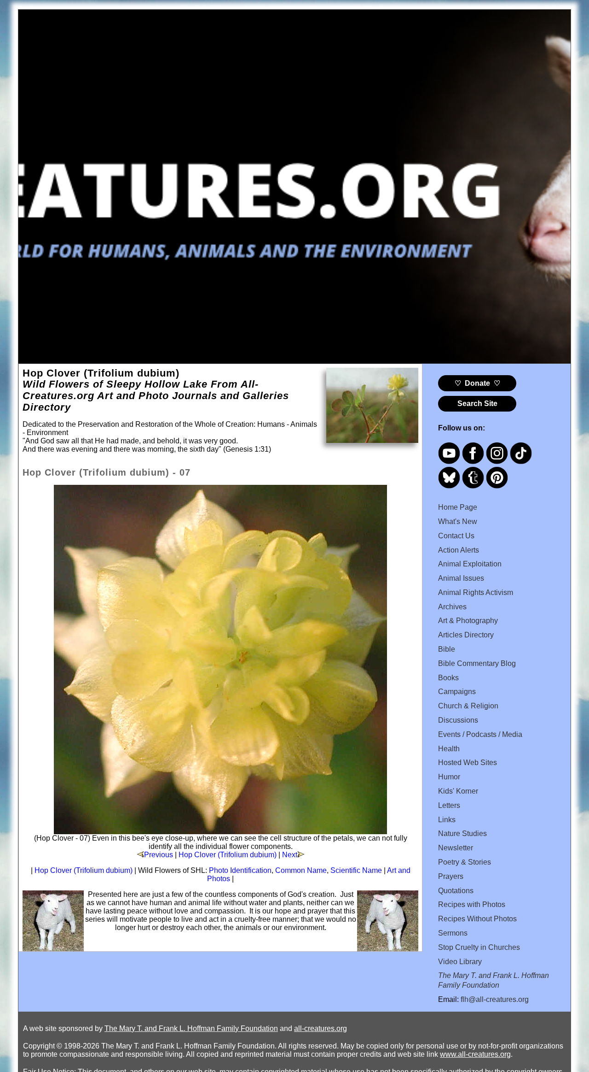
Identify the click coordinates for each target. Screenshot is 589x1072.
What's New (457, 521)
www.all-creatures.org (475, 1054)
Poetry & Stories (464, 862)
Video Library (460, 962)
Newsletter (455, 848)
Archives (452, 607)
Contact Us (456, 536)
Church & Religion (468, 706)
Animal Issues (461, 578)
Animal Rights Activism (475, 592)
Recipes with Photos (471, 904)
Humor (449, 777)
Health (449, 749)
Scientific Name (356, 870)
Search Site (477, 403)
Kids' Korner (458, 791)
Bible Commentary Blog (477, 663)
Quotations (456, 891)
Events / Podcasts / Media (480, 734)
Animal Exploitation (470, 564)
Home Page (457, 507)
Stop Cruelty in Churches (479, 947)
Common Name (301, 870)
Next (289, 855)
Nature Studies (462, 833)
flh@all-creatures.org (495, 999)
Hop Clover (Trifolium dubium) (228, 855)
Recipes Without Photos (477, 919)
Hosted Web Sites (467, 762)
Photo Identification (240, 870)
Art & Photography (468, 620)
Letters (449, 805)
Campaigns (457, 691)
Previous (158, 855)
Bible (446, 649)
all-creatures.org (320, 1028)
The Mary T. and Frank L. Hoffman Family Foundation (191, 1028)
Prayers (450, 876)
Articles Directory (466, 635)
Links (447, 820)
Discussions (458, 720)
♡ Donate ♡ (477, 383)
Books (448, 678)
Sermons (453, 933)
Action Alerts (458, 550)
